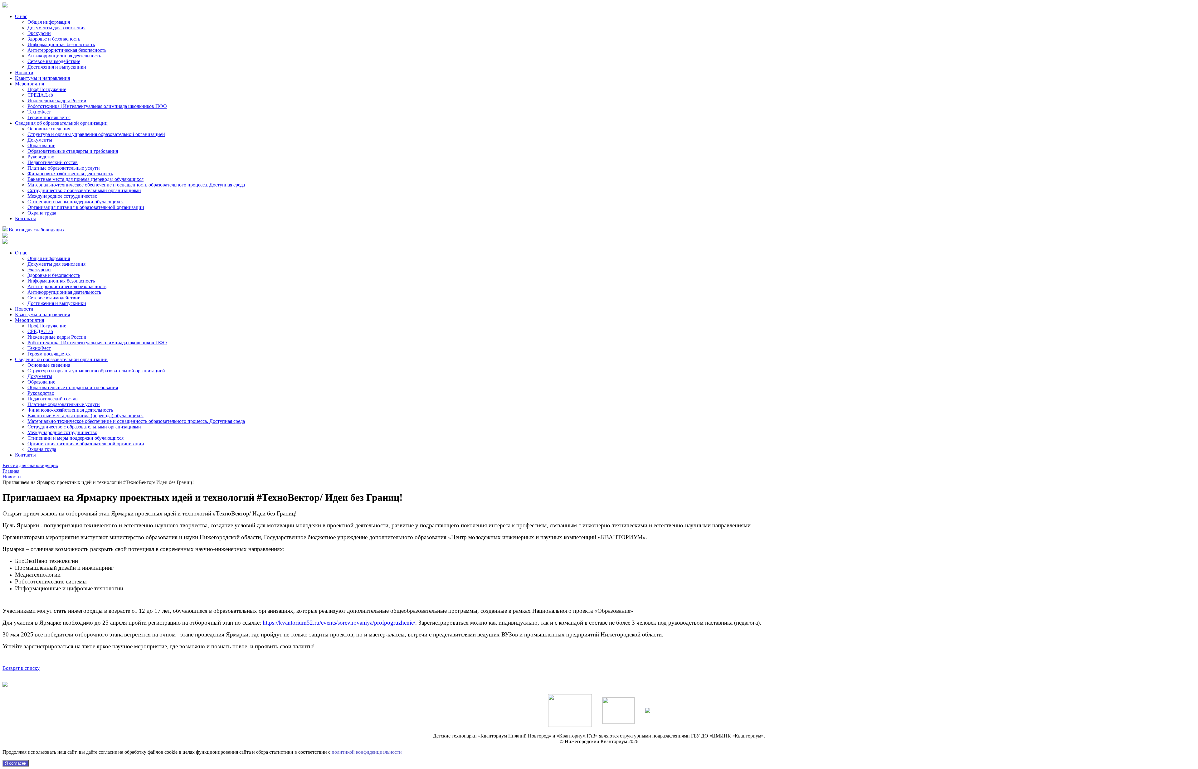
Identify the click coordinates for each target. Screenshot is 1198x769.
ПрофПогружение (46, 89)
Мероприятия (29, 83)
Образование (41, 145)
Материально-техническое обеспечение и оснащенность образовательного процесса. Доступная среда (136, 184)
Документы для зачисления (56, 27)
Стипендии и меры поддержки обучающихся (75, 201)
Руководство (40, 156)
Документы (39, 140)
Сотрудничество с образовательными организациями (84, 190)
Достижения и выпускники (56, 67)
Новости (24, 72)
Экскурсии (39, 33)
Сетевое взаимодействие (53, 61)
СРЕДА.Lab (40, 95)
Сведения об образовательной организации (61, 123)
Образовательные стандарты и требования (72, 151)
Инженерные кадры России (56, 100)
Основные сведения (48, 128)
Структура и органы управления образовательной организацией (96, 134)
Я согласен (15, 763)
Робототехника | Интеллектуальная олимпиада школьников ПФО (97, 106)
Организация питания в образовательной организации (85, 207)
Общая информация (48, 22)
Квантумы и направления (42, 78)
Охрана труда (41, 212)
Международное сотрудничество (62, 196)
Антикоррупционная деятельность (64, 55)
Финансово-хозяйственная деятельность (70, 173)
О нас (21, 16)
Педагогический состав (52, 162)
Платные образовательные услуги (63, 168)
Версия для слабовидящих (37, 229)
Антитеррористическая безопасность (66, 50)
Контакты (25, 218)
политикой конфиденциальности (367, 752)
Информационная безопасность (61, 44)
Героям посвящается (49, 117)
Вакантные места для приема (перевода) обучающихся (85, 179)
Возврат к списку (21, 668)
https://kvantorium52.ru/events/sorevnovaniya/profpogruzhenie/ (339, 622)
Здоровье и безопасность (53, 38)
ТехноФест (39, 111)
